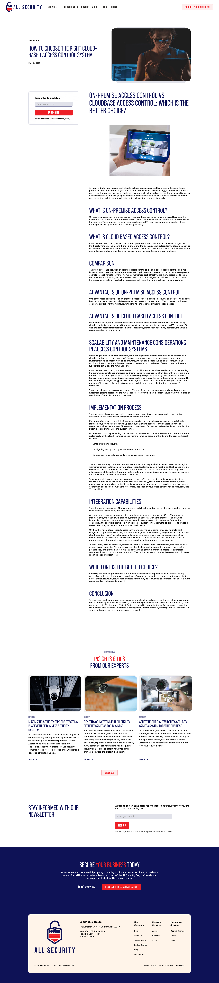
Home (136, 931)
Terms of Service (166, 965)
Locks (173, 935)
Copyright (180, 965)
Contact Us (139, 954)
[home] (24, 7)
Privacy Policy (150, 965)
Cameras (156, 935)
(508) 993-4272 (87, 887)
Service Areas (140, 940)
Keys (172, 940)
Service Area (71, 7)
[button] (54, 7)
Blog (104, 7)
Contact (114, 7)
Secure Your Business (197, 7)
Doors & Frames (177, 931)
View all (109, 773)
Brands (85, 7)
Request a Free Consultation (121, 887)
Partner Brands (140, 945)
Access (155, 931)
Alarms (155, 940)
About (95, 7)
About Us (138, 935)
